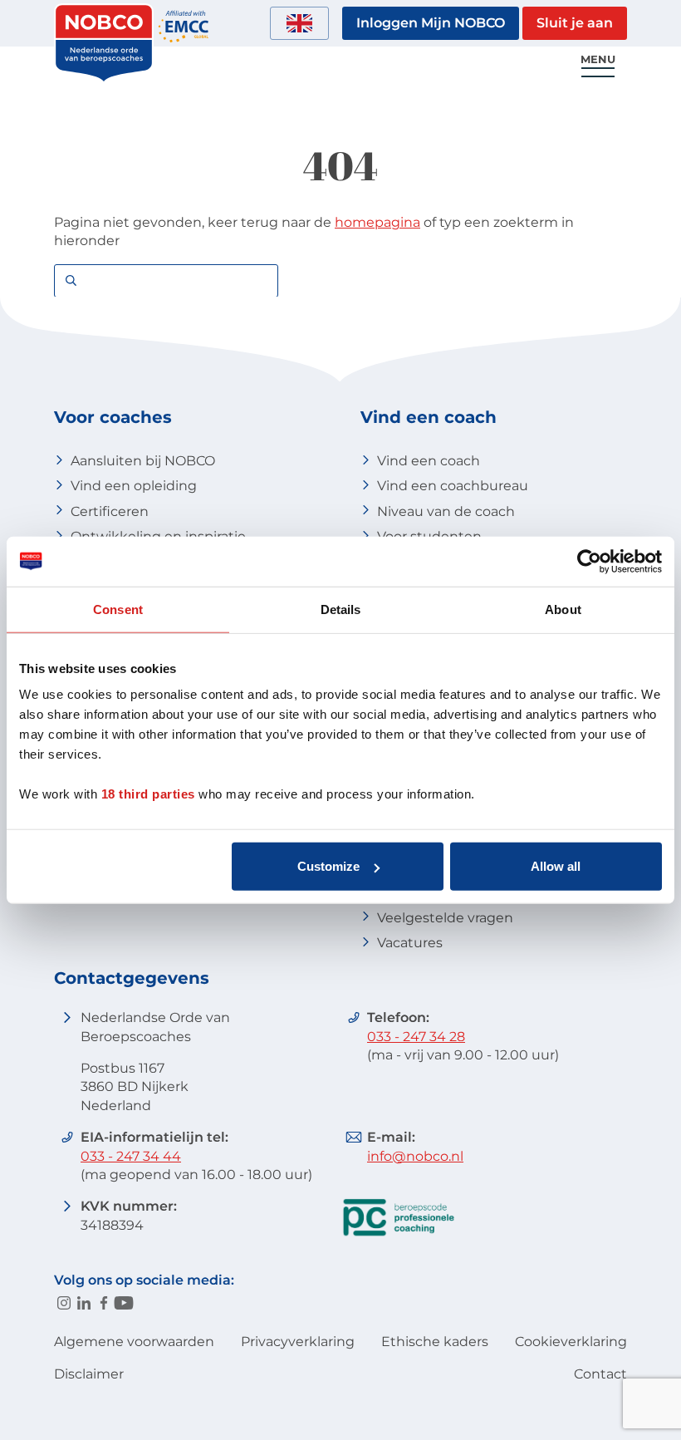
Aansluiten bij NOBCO (143, 461)
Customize (328, 866)
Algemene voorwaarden (134, 1341)
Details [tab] (341, 609)
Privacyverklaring (298, 1341)
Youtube (124, 1303)
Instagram (64, 1303)
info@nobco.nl (415, 1156)
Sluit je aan (574, 23)
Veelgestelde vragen (445, 918)
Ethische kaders (434, 1341)
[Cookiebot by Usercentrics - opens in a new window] (589, 560)
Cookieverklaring (571, 1341)
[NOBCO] (104, 78)
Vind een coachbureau (452, 486)
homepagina (377, 222)
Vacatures (410, 943)
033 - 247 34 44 (131, 1156)
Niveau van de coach (446, 511)
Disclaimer (89, 1374)
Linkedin (84, 1303)
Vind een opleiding (134, 486)
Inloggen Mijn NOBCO (430, 23)
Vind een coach (428, 461)
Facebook (104, 1303)
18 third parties (148, 794)
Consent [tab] (118, 609)
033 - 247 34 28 (416, 1036)
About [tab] (563, 609)
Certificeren (110, 511)
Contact (600, 1374)
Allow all (556, 866)
